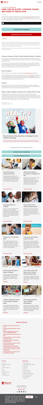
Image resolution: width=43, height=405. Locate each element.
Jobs (3, 369)
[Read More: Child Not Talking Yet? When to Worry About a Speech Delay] (11, 289)
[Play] (3, 23)
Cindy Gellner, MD (28, 17)
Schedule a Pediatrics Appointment (21, 152)
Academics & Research (7, 364)
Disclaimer (25, 369)
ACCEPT (29, 397)
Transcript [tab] (4, 38)
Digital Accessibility (26, 370)
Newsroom (4, 373)
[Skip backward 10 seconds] (6, 23)
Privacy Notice (13, 402)
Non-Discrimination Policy (27, 375)
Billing (4, 366)
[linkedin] (23, 391)
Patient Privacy (26, 366)
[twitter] (17, 391)
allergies (31, 76)
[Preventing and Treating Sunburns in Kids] (31, 239)
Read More (5, 281)
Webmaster (25, 378)
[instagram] (25, 391)
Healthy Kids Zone (12, 7)
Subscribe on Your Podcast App (21, 34)
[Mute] (10, 23)
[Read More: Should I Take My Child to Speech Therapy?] (11, 260)
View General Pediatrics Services (21, 155)
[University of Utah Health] (4, 2)
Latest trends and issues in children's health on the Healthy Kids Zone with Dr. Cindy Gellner (20, 140)
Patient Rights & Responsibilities (29, 364)
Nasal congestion (29, 73)
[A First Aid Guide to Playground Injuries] (11, 175)
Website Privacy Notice (27, 372)
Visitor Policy (25, 367)
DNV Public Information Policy (28, 373)
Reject (36, 397)
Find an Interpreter (6, 367)
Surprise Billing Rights (27, 376)
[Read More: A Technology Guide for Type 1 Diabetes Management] (31, 289)
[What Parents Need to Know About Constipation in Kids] (31, 175)
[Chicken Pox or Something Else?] (11, 239)
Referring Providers (6, 375)
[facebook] (19, 391)
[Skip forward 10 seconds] (8, 23)
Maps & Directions (6, 372)
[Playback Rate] (40, 23)
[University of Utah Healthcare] (21, 383)
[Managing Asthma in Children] (11, 207)
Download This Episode (21, 29)
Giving (4, 370)
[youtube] (21, 391)
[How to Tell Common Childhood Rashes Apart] (31, 207)
